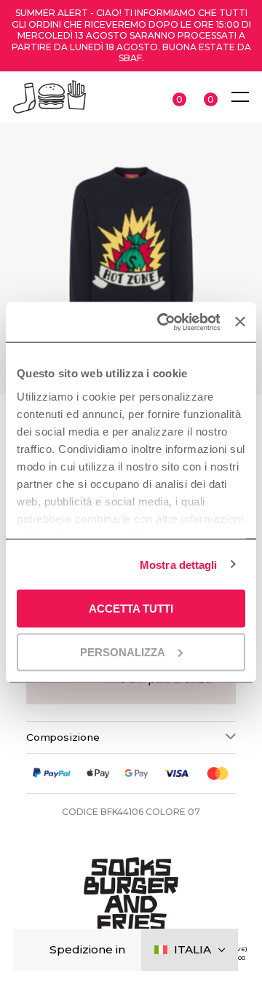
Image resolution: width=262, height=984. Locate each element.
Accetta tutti (131, 608)
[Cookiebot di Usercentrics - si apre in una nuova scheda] (163, 321)
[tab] (131, 737)
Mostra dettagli (179, 564)
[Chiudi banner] (240, 322)
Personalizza (122, 651)
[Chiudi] (36, 950)
